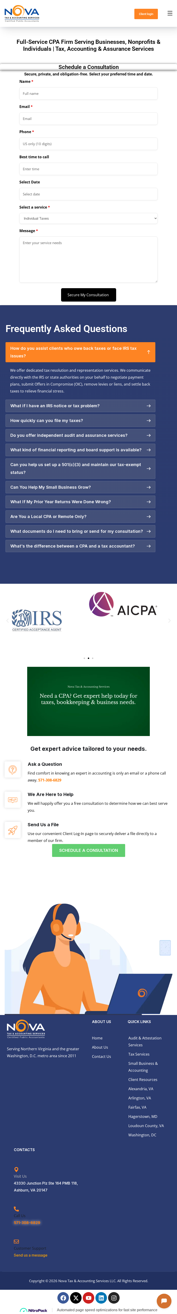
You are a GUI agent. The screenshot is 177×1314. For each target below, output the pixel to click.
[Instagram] (114, 1298)
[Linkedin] (101, 1298)
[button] (7, 621)
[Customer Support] (16, 1242)
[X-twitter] (76, 1298)
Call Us (20, 1215)
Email (26, 106)
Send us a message (30, 1255)
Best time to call (34, 156)
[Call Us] (16, 1209)
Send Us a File (43, 824)
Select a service (34, 207)
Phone (26, 131)
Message (28, 230)
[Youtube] (88, 1298)
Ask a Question (45, 764)
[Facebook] (63, 1298)
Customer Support (30, 1248)
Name (26, 81)
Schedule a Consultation (88, 850)
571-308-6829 (49, 780)
